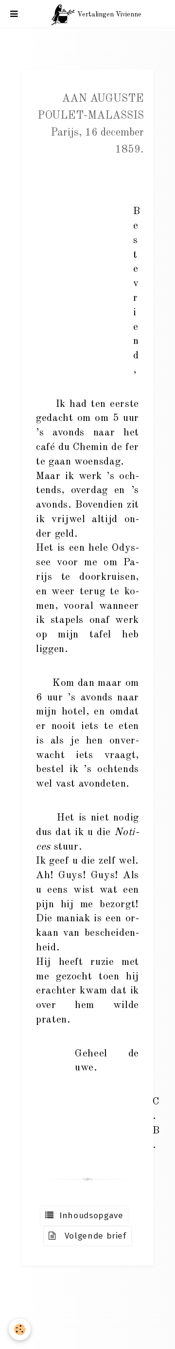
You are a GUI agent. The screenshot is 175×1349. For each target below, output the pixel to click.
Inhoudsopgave (88, 1215)
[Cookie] (20, 1329)
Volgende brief (91, 1236)
